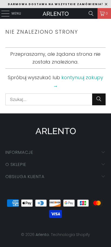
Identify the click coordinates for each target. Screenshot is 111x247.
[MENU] (2, 13)
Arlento (42, 234)
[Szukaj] (91, 13)
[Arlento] (55, 13)
